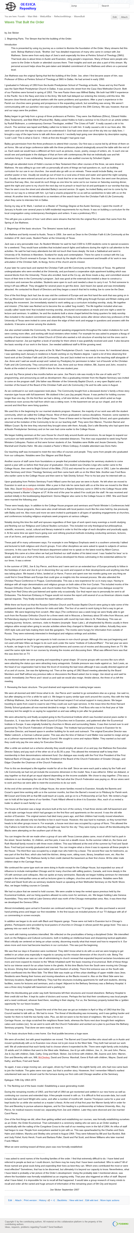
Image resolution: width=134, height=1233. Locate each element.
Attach (124, 17)
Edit (115, 17)
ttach (18, 1200)
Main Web (32, 16)
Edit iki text (91, 1200)
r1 (54, 1200)
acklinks (62, 1200)
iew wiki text (76, 1200)
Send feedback (56, 1227)
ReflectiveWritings (62, 16)
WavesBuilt (79, 16)
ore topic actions (109, 1200)
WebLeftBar (45, 16)
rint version (30, 1200)
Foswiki (21, 16)
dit (10, 1200)
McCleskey (28, 488)
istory (42, 1200)
